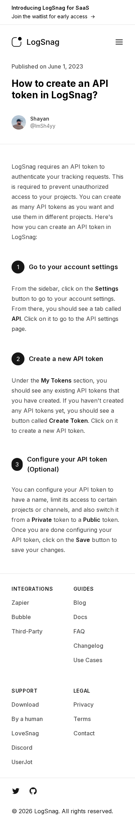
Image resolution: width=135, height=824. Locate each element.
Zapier (20, 602)
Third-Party (27, 631)
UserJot (22, 762)
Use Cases (87, 660)
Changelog (88, 645)
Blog (79, 602)
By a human (27, 718)
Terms (82, 718)
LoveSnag (25, 733)
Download (25, 704)
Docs (80, 617)
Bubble (21, 617)
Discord (22, 747)
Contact (84, 733)
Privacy (83, 704)
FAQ (79, 631)
